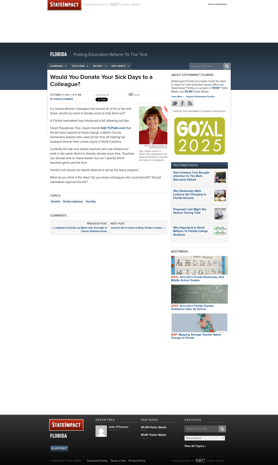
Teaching (78, 66)
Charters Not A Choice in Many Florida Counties (138, 227)
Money (98, 66)
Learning (56, 66)
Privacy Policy (137, 460)
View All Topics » (195, 446)
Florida (58, 54)
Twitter (174, 103)
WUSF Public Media (153, 435)
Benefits (55, 201)
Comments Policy (97, 460)
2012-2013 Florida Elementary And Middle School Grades (197, 278)
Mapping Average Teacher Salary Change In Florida (196, 336)
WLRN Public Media (153, 427)
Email (136, 94)
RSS (190, 103)
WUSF (216, 88)
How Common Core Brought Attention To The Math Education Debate (191, 176)
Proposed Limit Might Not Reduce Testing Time (189, 210)
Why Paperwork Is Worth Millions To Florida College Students (190, 231)
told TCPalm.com (113, 128)
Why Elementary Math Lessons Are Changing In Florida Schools (189, 194)
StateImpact (66, 425)
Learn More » (177, 96)
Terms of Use (118, 460)
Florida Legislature (73, 201)
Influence (118, 66)
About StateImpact (217, 4)
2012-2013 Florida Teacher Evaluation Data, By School (192, 307)
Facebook (182, 103)
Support (59, 448)
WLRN (189, 91)
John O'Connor (63, 99)
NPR (115, 4)
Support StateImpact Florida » (201, 96)
